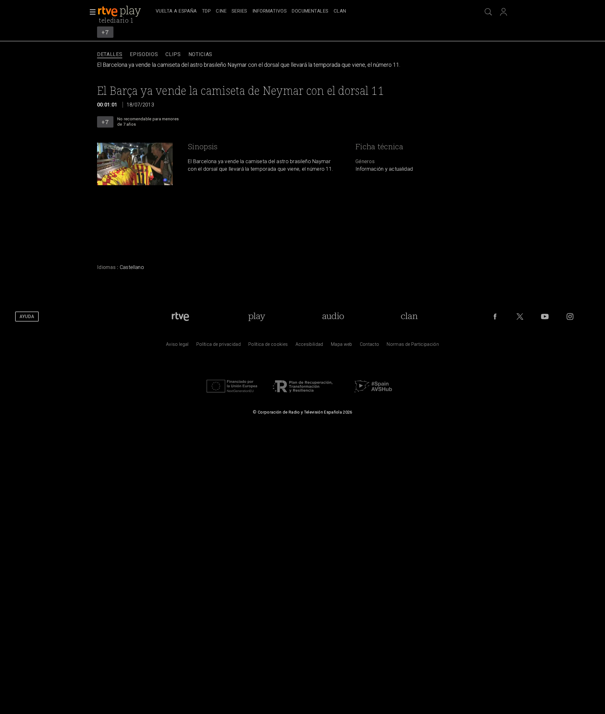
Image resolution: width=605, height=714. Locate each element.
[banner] (125, 11)
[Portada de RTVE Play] (120, 11)
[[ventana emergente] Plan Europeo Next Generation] (231, 394)
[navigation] (309, 11)
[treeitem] (176, 11)
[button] (91, 12)
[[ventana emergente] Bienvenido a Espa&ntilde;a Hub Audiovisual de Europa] (373, 394)
